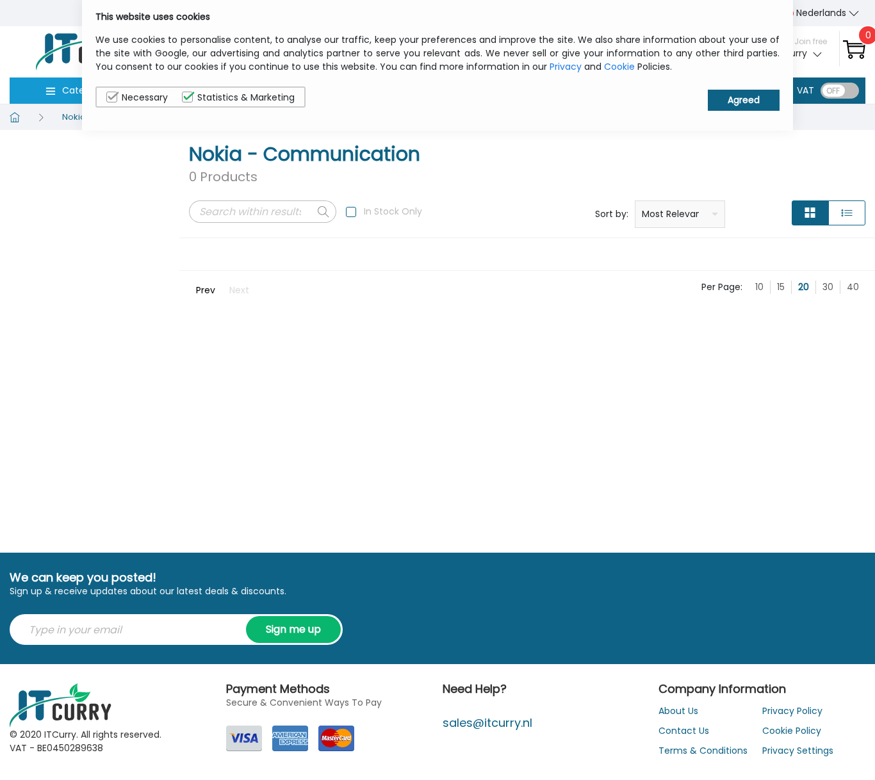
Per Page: (721, 286)
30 (827, 286)
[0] (854, 49)
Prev (205, 290)
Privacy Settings (797, 750)
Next (239, 290)
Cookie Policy (791, 730)
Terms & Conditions (703, 750)
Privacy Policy (792, 710)
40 (853, 286)
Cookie (619, 66)
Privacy (566, 66)
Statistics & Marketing (246, 97)
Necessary (145, 97)
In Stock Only (393, 211)
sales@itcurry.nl (487, 723)
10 (759, 286)
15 (781, 286)
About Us (678, 710)
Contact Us (683, 730)
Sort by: (611, 213)
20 (803, 286)
